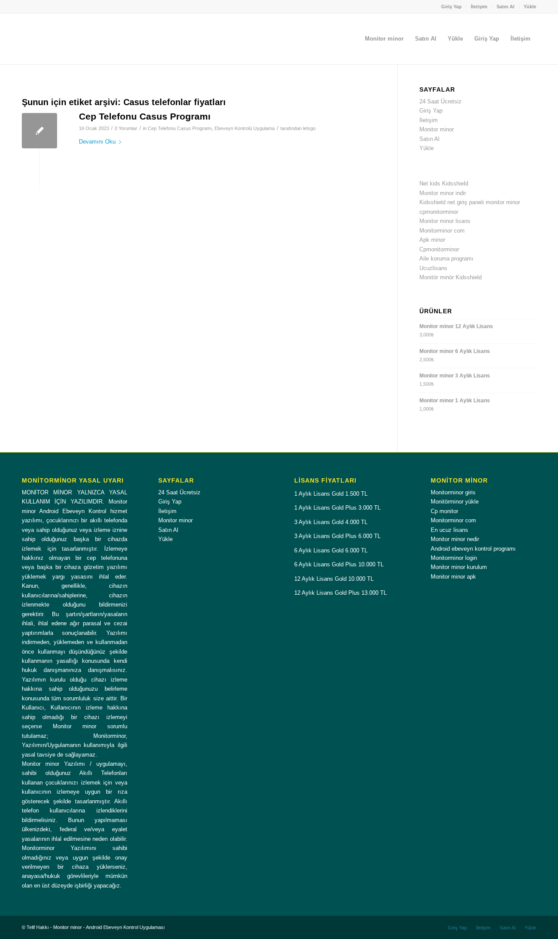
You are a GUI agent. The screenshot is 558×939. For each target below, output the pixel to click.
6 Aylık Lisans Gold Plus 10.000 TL (339, 564)
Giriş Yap (451, 6)
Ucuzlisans (433, 268)
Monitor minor (436, 129)
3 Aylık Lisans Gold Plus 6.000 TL (337, 536)
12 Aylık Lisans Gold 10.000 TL (334, 579)
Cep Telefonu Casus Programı (145, 116)
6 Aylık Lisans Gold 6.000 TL (330, 550)
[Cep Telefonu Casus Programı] (39, 130)
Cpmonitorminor (439, 249)
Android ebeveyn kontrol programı (473, 548)
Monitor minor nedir (455, 539)
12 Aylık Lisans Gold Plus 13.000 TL (340, 592)
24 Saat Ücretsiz (440, 101)
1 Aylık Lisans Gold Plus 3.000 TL (337, 507)
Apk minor (432, 239)
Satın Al (505, 6)
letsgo (309, 128)
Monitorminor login (454, 558)
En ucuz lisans (449, 530)
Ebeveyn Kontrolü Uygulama (244, 128)
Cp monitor (444, 511)
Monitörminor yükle (455, 501)
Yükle (530, 6)
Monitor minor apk (453, 576)
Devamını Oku (97, 141)
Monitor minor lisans (444, 221)
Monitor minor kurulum (459, 567)
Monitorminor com (442, 230)
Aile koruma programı (446, 258)
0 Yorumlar (126, 128)
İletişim (479, 6)
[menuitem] (451, 6)
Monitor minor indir (442, 193)
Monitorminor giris (453, 492)
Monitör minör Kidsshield (450, 277)
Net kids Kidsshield (443, 183)
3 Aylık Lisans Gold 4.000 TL (330, 522)
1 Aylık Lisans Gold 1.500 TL (330, 493)
